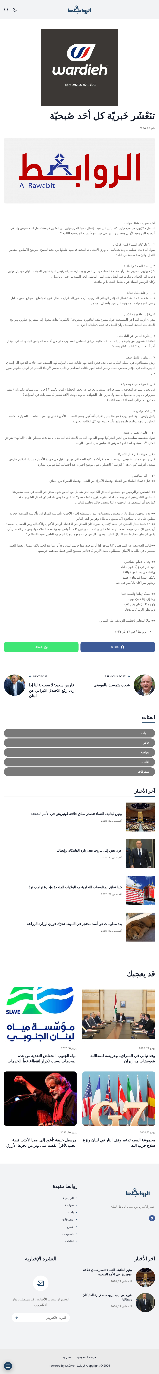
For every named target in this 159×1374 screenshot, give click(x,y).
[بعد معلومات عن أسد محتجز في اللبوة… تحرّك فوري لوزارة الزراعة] (140, 927)
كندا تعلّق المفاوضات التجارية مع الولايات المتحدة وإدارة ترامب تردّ (75, 887)
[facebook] (152, 1218)
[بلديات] (79, 733)
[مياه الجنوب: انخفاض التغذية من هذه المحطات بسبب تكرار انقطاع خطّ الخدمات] (40, 1014)
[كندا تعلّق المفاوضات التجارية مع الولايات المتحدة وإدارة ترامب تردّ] (140, 890)
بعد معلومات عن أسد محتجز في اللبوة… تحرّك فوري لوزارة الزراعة (74, 923)
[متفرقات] (79, 771)
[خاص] (79, 742)
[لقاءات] (79, 762)
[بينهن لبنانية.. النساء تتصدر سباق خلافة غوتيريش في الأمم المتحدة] (140, 817)
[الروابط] (79, 9)
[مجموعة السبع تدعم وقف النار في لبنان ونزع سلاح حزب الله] (118, 1098)
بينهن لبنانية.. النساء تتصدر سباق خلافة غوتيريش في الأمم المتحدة (76, 813)
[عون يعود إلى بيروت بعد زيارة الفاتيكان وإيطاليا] (140, 853)
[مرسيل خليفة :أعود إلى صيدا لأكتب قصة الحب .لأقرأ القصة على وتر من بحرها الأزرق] (40, 1098)
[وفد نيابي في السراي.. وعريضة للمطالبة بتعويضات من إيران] (118, 1014)
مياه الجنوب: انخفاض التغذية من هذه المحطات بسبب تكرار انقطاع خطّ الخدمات (42, 1058)
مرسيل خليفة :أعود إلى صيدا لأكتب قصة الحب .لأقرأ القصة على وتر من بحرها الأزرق (41, 1142)
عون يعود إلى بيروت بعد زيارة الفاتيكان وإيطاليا (89, 850)
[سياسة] (79, 752)
